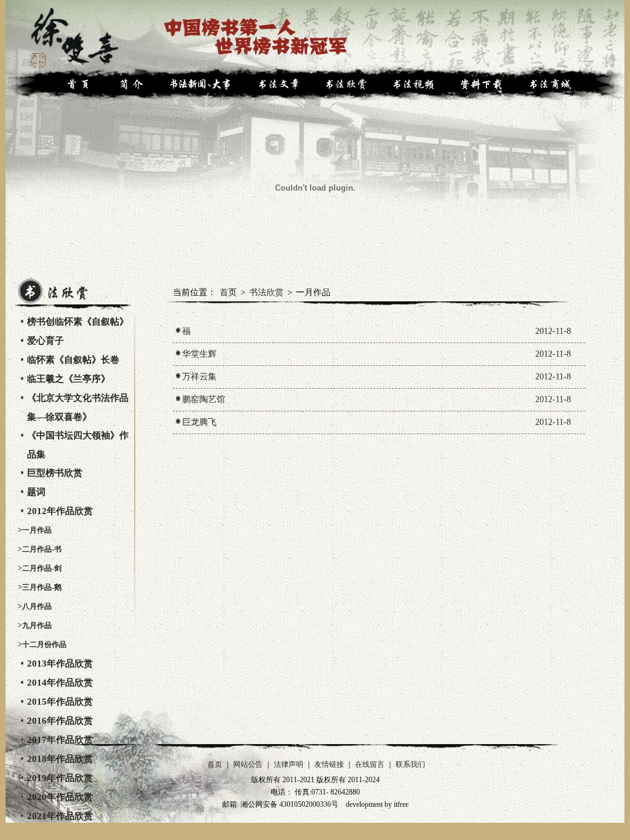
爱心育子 (45, 341)
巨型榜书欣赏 (54, 473)
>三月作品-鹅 (40, 587)
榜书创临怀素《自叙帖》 (78, 322)
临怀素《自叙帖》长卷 (73, 360)
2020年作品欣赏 (60, 797)
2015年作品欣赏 (60, 702)
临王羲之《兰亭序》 (68, 379)
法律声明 (288, 764)
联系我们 (410, 764)
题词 (36, 492)
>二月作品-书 (40, 549)
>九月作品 (35, 625)
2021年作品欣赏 (60, 816)
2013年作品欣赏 (60, 663)
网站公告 (248, 764)
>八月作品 (35, 606)
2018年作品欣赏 (60, 759)
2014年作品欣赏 (60, 682)
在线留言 (370, 764)
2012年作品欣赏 (60, 511)
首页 (228, 292)
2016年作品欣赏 (60, 721)
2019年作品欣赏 (60, 778)
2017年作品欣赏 (60, 740)
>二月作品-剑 (40, 568)
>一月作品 (35, 530)
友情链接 (329, 764)
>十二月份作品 (42, 644)
